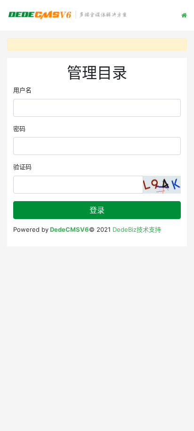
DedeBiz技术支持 (137, 229)
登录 (97, 210)
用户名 (22, 90)
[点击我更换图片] (162, 185)
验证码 (22, 167)
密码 (19, 128)
